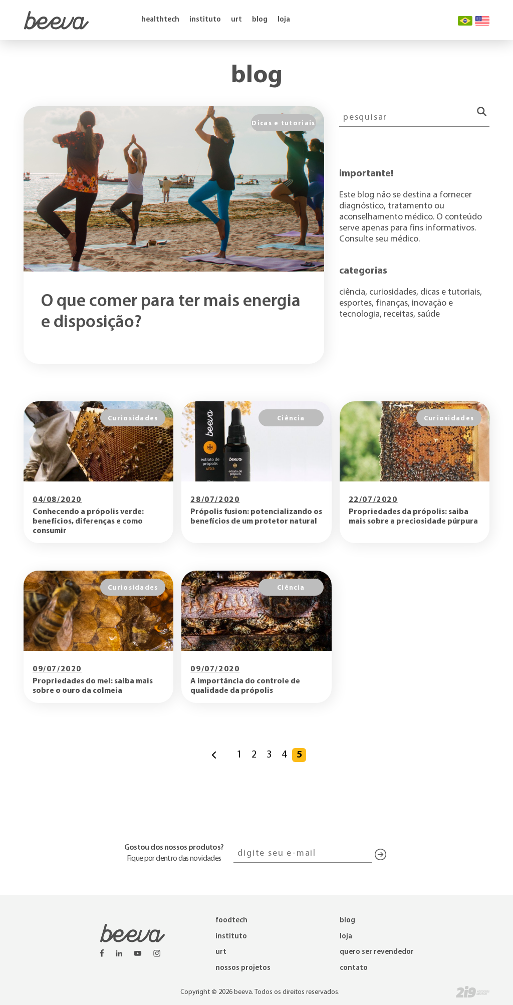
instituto (205, 20)
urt (236, 20)
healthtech (160, 20)
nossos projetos (243, 968)
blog (260, 20)
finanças (392, 302)
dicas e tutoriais (450, 291)
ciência (352, 291)
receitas (398, 313)
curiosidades (392, 291)
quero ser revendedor (377, 952)
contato (354, 968)
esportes (355, 302)
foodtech (231, 920)
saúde (428, 313)
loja (284, 20)
